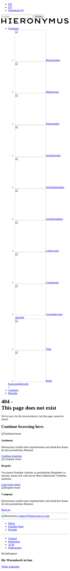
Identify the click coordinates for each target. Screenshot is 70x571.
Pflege (11, 523)
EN (10, 7)
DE (10, 4)
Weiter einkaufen (10, 566)
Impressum (14, 541)
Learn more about (10, 484)
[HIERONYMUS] (35, 22)
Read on (5, 509)
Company (13, 390)
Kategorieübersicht (18, 383)
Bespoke (13, 393)
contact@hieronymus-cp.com (33, 515)
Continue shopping (11, 456)
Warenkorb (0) (16, 10)
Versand (12, 538)
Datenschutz (14, 547)
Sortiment (13, 28)
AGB (11, 544)
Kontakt (12, 529)
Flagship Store (16, 526)
